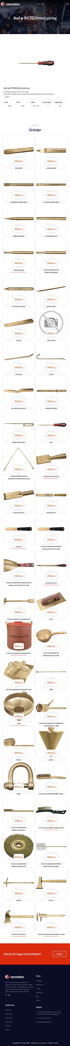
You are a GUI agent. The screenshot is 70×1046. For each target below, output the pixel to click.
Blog (37, 996)
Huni (18, 723)
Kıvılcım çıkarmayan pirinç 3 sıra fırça (18, 829)
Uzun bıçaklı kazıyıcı (51, 476)
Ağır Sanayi (8, 1014)
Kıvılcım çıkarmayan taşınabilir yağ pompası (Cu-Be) (51, 724)
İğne (51, 689)
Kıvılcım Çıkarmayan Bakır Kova (19, 653)
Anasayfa (38, 981)
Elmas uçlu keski (18, 306)
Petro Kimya (9, 1018)
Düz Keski (18, 168)
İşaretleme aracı (18, 442)
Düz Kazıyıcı (51, 513)
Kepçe (18, 760)
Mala (51, 619)
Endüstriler (39, 992)
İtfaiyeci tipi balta (18, 934)
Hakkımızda (39, 985)
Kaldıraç (18, 374)
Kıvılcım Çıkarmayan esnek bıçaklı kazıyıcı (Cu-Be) (51, 547)
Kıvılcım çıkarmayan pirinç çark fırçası (18, 865)
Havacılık (8, 1010)
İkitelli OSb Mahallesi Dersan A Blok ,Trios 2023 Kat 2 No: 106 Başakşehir (48, 1013)
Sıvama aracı (51, 306)
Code (6, 102)
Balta (51, 900)
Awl (51, 442)
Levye (51, 374)
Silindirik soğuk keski (18, 202)
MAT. (18, 102)
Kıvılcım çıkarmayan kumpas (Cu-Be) (51, 934)
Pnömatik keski (51, 408)
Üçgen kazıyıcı (51, 583)
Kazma (18, 900)
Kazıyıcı (19, 547)
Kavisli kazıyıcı (18, 513)
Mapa (19, 794)
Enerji (7, 1030)
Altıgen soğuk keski (51, 202)
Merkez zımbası (19, 236)
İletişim (59, 954)
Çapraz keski (51, 168)
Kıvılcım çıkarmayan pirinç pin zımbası (51, 271)
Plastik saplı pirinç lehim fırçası (51, 828)
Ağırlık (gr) (58, 102)
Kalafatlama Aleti (18, 408)
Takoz (18, 340)
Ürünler (38, 989)
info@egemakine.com (45, 1022)
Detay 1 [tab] (7, 97)
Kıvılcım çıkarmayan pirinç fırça (51, 794)
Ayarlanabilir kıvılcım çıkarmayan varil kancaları (18, 477)
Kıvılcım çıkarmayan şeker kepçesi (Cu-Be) (51, 654)
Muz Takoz (51, 340)
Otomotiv (8, 1026)
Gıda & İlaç (8, 1022)
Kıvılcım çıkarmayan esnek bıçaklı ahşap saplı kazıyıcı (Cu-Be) (19, 584)
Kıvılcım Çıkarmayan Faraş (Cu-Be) (19, 689)
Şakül (51, 760)
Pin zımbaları (19, 270)
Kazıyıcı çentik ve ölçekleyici (18, 619)
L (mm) (32, 102)
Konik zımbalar (51, 236)
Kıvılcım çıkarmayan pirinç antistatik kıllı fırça (51, 865)
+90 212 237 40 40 (44, 1018)
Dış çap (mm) (47, 102)
